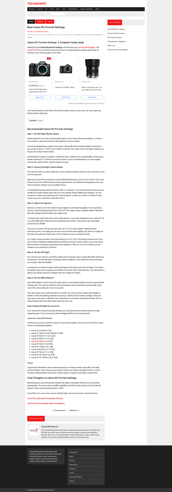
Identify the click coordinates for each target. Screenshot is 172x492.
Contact (71, 473)
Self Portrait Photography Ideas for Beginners (46, 403)
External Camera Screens (116, 33)
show (40, 121)
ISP (46, 9)
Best (57, 9)
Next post (73, 410)
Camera (40, 21)
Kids (64, 9)
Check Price (39, 97)
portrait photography (86, 47)
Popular (31, 9)
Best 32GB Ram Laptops (116, 29)
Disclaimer (72, 468)
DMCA (71, 456)
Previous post (60, 410)
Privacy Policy (73, 452)
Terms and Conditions (75, 477)
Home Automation (86, 9)
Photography (72, 9)
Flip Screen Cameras (115, 37)
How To (39, 9)
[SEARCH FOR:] (55, 14)
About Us (72, 460)
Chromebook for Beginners (117, 41)
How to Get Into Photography (118, 50)
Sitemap (71, 481)
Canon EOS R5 (33, 50)
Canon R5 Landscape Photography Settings (45, 398)
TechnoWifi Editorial (42, 31)
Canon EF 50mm (37, 341)
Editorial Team (73, 464)
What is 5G (111, 46)
